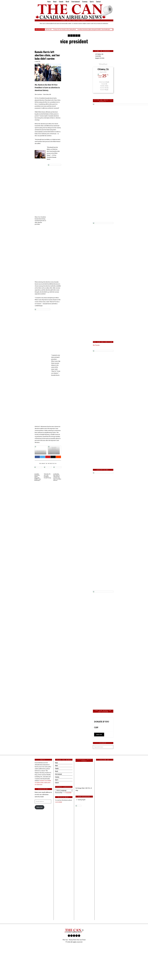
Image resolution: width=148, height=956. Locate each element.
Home (49, 1)
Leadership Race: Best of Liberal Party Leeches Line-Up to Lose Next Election (57, 477)
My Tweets (96, 345)
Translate (68, 792)
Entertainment (75, 1)
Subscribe (39, 807)
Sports (92, 1)
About (55, 1)
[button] (111, 747)
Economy (84, 1)
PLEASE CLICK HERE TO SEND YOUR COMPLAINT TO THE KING (43, 782)
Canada (61, 1)
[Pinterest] (76, 935)
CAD (86, 788)
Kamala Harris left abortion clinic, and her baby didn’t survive (47, 55)
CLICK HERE (58, 802)
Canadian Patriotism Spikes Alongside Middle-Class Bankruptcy (68, 29)
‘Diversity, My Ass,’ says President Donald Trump (98, 29)
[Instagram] (74, 935)
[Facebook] (69, 935)
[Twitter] (71, 935)
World (67, 1)
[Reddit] (79, 935)
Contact (98, 1)
